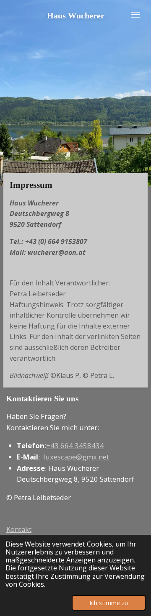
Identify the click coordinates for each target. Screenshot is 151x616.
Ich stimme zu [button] (108, 603)
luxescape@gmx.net (76, 457)
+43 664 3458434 (75, 445)
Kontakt (18, 529)
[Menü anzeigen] (135, 14)
